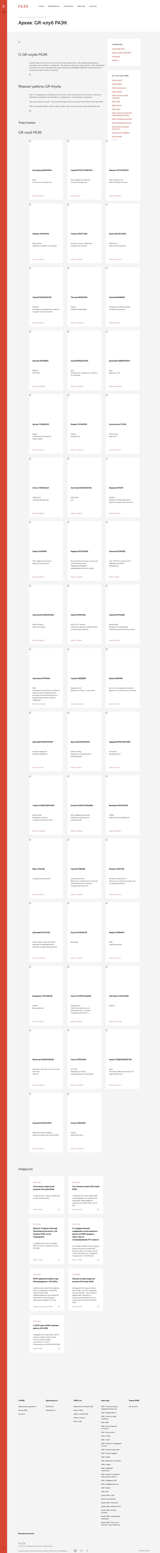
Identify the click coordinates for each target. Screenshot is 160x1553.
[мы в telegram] (87, 1550)
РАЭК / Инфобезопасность (122, 123)
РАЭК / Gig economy (119, 88)
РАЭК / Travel (116, 105)
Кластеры (28, 17)
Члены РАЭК (134, 1401)
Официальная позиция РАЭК (43, 1306)
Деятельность (52, 1401)
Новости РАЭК (38, 1209)
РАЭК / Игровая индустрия (122, 119)
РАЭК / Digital (117, 80)
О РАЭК (21, 1401)
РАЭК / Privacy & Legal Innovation (120, 97)
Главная (21, 17)
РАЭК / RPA (116, 101)
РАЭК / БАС (116, 109)
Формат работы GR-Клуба (121, 52)
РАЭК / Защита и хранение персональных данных (122, 114)
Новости (115, 60)
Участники (116, 56)
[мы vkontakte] (81, 1550)
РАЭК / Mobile (117, 91)
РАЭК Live (78, 1401)
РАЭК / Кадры (117, 136)
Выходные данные (26, 1534)
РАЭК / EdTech (117, 84)
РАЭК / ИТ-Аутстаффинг (121, 132)
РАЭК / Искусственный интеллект (120, 128)
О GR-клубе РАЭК (118, 49)
